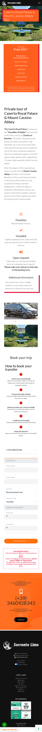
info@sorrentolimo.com (22, 655)
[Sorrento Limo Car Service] (11, 2)
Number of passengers (14, 507)
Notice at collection (9, 730)
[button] (6, 311)
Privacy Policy (21, 660)
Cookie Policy (21, 662)
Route (8, 489)
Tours (22, 684)
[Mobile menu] (39, 3)
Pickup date (10, 466)
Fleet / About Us (22, 678)
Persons (9, 513)
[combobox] (21, 450)
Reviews (22, 680)
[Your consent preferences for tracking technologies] (38, 728)
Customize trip (22, 687)
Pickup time (9, 477)
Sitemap (22, 691)
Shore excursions (22, 686)
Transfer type (10, 498)
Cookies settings (22, 664)
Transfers (22, 682)
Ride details (10, 460)
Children (9, 524)
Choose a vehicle (20, 541)
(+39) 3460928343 (21, 600)
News (22, 689)
